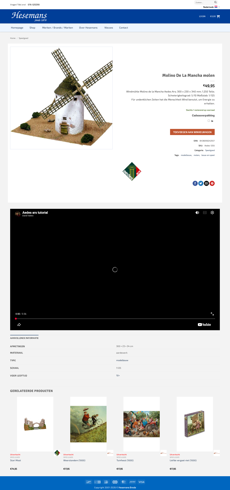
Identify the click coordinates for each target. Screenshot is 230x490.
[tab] (24, 338)
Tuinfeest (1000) (125, 460)
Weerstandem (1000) (74, 460)
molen (196, 155)
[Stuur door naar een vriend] (206, 183)
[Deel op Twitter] (200, 183)
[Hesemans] (29, 16)
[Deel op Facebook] (195, 183)
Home (12, 38)
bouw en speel (208, 155)
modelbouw (186, 155)
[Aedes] (132, 171)
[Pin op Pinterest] (212, 183)
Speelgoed (23, 38)
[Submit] (215, 2)
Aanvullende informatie (24, 338)
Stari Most (15, 460)
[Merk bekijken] (57, 453)
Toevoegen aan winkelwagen (192, 131)
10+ (118, 375)
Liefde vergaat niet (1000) (183, 460)
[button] (202, 16)
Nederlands (208, 7)
